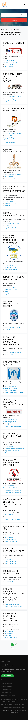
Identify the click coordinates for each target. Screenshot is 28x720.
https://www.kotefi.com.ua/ (13, 228)
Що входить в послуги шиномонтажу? (12, 707)
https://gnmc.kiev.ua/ (11, 269)
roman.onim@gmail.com (12, 99)
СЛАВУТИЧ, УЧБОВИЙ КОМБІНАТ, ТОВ (14, 278)
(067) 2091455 (17, 224)
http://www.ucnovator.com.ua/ (14, 606)
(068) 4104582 (17, 175)
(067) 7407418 (9, 96)
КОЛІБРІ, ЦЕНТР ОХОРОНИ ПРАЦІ (11, 572)
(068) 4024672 (9, 175)
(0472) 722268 (9, 60)
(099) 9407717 (9, 515)
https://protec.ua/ (10, 142)
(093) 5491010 (9, 287)
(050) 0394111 (13, 488)
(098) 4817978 (17, 133)
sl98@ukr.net (8, 292)
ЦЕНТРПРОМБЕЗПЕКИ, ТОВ (14, 527)
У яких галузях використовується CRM (12, 704)
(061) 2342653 (9, 446)
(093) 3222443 (17, 96)
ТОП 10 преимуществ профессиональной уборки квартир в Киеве (14, 700)
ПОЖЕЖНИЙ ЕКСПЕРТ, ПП (13, 44)
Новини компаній (8, 695)
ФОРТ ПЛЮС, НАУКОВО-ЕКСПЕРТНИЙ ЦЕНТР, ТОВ (13, 403)
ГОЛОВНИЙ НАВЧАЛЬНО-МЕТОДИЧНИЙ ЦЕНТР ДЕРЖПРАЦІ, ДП (13, 239)
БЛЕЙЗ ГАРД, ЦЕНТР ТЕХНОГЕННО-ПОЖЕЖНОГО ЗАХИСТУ (12, 77)
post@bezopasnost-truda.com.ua (14, 448)
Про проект (5, 661)
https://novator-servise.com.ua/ (14, 392)
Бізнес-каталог (6, 680)
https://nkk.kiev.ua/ (10, 206)
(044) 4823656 (9, 136)
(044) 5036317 (9, 355)
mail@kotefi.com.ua (10, 226)
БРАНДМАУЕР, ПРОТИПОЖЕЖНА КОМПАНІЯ (11, 462)
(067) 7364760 (9, 537)
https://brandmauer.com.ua (13, 492)
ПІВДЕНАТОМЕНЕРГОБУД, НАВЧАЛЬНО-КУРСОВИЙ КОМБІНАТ (15, 188)
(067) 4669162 (9, 602)
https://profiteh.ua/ (10, 563)
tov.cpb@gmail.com (10, 539)
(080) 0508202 (9, 386)
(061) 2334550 (9, 177)
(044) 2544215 (17, 352)
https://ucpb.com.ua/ (11, 541)
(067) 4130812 (9, 265)
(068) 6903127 (9, 581)
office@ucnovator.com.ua (12, 604)
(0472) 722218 (9, 64)
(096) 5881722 (9, 133)
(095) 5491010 (13, 290)
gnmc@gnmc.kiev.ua (11, 267)
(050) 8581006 (9, 420)
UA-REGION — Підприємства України (12, 667)
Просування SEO (6, 689)
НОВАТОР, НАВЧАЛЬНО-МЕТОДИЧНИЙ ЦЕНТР (13, 591)
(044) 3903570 (9, 224)
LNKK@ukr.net (9, 633)
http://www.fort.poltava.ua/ (13, 426)
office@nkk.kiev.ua (10, 203)
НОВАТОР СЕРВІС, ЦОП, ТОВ (11, 363)
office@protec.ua (8, 140)
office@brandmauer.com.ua (13, 490)
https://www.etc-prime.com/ (13, 519)
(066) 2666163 (12, 422)
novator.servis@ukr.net (11, 390)
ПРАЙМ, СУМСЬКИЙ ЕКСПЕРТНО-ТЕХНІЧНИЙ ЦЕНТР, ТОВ (12, 503)
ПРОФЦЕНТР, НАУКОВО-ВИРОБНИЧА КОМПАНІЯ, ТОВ (11, 341)
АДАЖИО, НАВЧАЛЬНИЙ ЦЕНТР (13, 150)
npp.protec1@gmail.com (12, 138)
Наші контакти (7, 676)
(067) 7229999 (9, 201)
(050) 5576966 (9, 631)
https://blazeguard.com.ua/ (13, 101)
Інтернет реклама (6, 686)
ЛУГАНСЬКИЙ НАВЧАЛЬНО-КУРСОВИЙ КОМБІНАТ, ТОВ (10, 617)
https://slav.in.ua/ (10, 294)
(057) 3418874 (13, 388)
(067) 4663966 (17, 328)
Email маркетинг (6, 692)
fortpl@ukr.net (9, 424)
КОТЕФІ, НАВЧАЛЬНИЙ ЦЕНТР (13, 214)
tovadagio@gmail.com (11, 179)
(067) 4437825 (13, 62)
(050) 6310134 (9, 328)
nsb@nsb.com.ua (10, 330)
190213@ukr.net (9, 66)
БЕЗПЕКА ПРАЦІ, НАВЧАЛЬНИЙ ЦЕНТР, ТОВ (13, 436)
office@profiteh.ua (10, 561)
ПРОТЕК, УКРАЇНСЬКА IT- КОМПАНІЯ (13, 109)
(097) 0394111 (9, 486)
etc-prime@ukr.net (10, 517)
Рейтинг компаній (6, 684)
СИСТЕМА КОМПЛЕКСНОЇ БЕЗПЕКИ (10, 303)
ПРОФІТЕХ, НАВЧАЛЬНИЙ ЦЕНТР (13, 549)
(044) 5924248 (9, 352)
